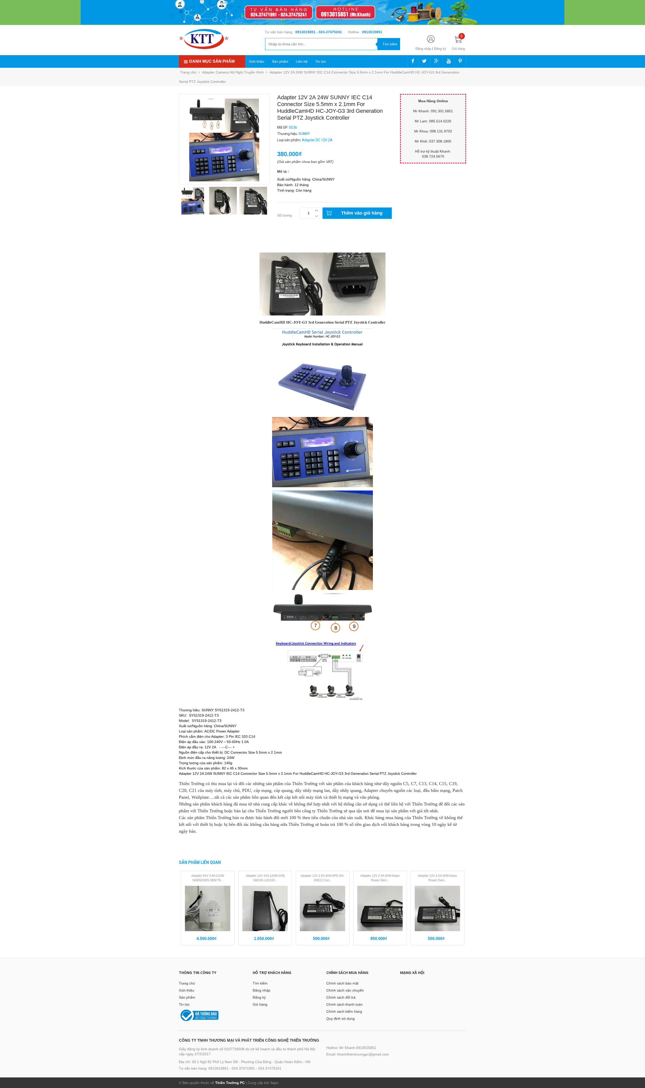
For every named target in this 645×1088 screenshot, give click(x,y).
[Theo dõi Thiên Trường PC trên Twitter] (424, 61)
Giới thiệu (256, 61)
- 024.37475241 (329, 32)
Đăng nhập (423, 49)
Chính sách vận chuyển (345, 990)
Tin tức (320, 61)
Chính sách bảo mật (342, 983)
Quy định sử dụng (340, 1018)
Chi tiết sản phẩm (193, 240)
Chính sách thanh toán (344, 1004)
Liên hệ (302, 61)
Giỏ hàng (260, 1004)
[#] (322, 12)
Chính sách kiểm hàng (344, 1011)
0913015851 (305, 32)
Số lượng (284, 215)
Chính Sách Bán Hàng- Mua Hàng (206, 246)
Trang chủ (187, 983)
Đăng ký (440, 49)
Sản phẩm (280, 61)
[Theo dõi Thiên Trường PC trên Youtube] (449, 61)
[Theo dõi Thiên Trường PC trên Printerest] (460, 61)
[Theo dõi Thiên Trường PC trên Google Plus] (436, 61)
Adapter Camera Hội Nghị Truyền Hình (233, 72)
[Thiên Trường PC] (204, 39)
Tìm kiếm (260, 983)
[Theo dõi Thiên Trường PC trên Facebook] (412, 61)
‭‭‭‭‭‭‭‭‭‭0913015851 (372, 32)
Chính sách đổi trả (341, 997)
